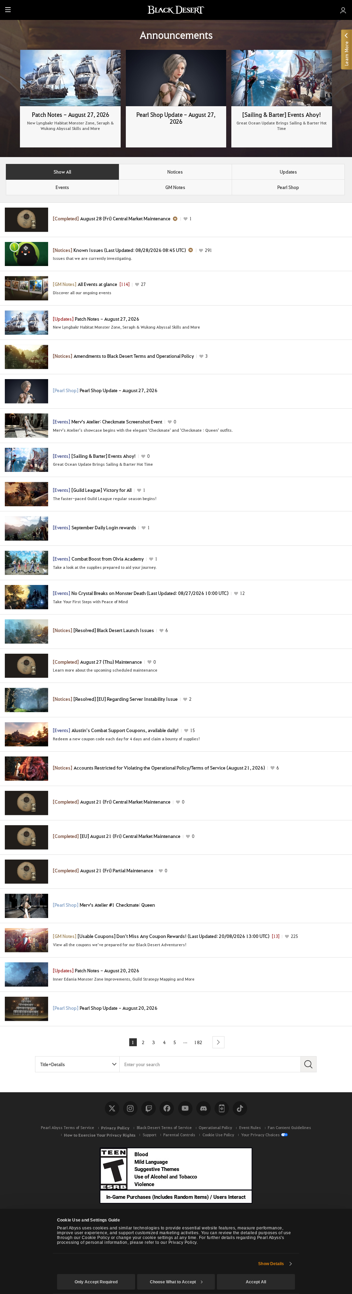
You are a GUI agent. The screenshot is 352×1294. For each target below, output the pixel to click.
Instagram (130, 1108)
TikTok (240, 1108)
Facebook (167, 1108)
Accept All (256, 1282)
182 (198, 1042)
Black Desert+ (221, 1108)
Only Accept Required (96, 1282)
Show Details (271, 1263)
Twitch (148, 1108)
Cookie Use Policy (218, 1134)
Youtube (185, 1108)
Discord (203, 1108)
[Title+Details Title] (77, 1064)
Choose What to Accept (173, 1282)
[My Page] (343, 10)
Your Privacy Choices (260, 1134)
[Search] (308, 1064)
